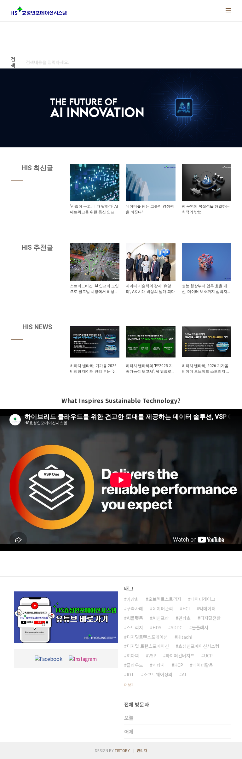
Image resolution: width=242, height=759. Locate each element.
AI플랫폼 (135, 618)
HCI (186, 608)
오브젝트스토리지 (164, 599)
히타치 (159, 665)
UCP (208, 655)
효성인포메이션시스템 (198, 646)
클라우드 (135, 665)
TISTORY (122, 750)
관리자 (142, 750)
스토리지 (135, 627)
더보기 (129, 684)
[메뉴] (228, 10)
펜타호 (184, 618)
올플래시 (200, 627)
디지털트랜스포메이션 (147, 637)
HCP (178, 665)
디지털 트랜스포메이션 (148, 646)
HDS (157, 627)
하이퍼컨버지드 (180, 655)
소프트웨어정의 (158, 674)
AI (184, 674)
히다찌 (133, 655)
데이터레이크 (203, 599)
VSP (152, 655)
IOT (130, 674)
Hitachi (184, 637)
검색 (112, 62)
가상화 (133, 599)
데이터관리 (163, 608)
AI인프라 (161, 618)
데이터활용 (203, 665)
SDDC (176, 627)
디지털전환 (210, 618)
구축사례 (135, 608)
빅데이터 (207, 608)
